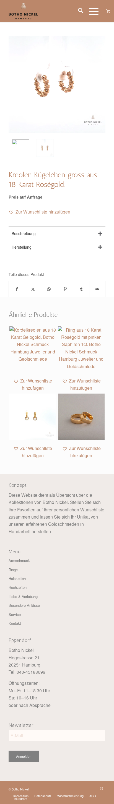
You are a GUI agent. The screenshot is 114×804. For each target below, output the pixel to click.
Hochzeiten (18, 587)
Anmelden (24, 756)
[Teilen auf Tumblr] (81, 289)
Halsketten (17, 578)
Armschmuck (19, 560)
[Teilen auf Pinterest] (65, 289)
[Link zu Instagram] (101, 788)
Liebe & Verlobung (23, 596)
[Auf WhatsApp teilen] (49, 289)
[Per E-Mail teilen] (97, 289)
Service (15, 614)
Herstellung (22, 247)
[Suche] (77, 11)
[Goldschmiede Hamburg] (47, 11)
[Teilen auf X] (33, 289)
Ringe (13, 569)
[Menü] (91, 11)
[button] (39, 211)
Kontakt (15, 623)
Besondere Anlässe (24, 605)
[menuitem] (77, 11)
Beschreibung (24, 233)
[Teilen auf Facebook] (17, 289)
